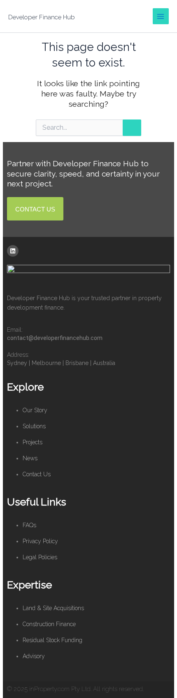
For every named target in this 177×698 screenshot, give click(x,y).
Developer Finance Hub (41, 17)
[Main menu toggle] (161, 16)
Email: (15, 329)
